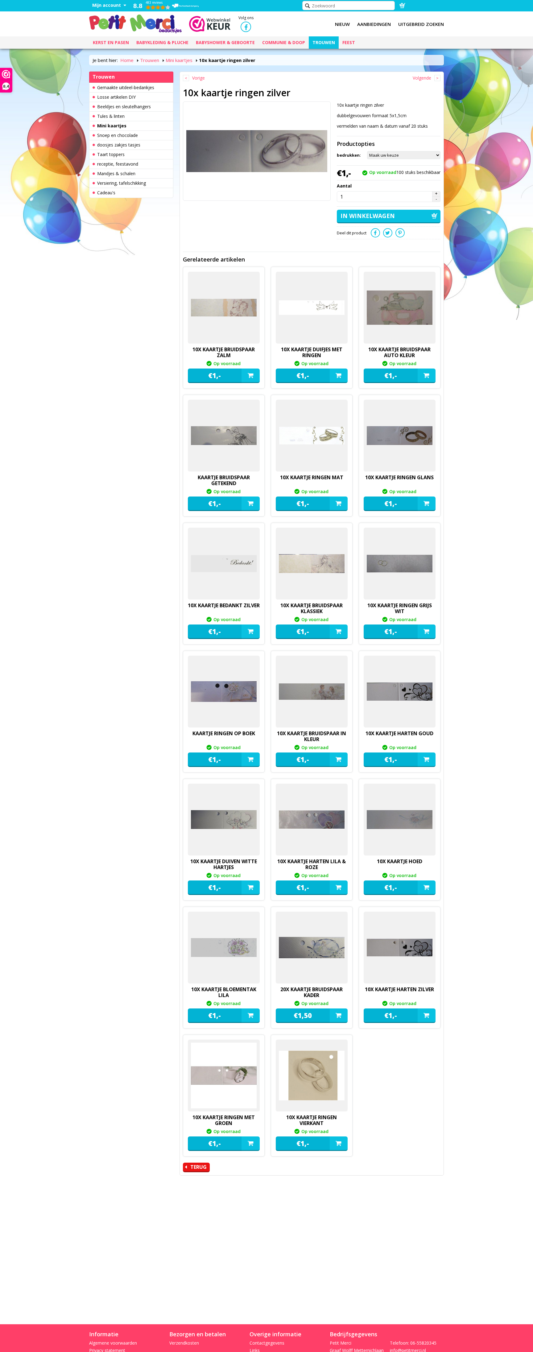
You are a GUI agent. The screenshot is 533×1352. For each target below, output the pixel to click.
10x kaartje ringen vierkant (311, 1120)
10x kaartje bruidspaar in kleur (311, 736)
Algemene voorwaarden (113, 1343)
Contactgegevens (267, 1343)
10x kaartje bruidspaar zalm (223, 352)
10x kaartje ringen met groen (223, 1120)
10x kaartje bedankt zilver (224, 605)
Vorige (198, 78)
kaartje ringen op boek (223, 733)
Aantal (344, 186)
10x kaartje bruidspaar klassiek (311, 608)
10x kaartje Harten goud (399, 733)
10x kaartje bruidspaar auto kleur (399, 352)
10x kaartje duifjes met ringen (311, 352)
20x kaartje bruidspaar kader (311, 992)
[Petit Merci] (135, 23)
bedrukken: (349, 155)
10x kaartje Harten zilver (399, 989)
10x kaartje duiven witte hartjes (223, 864)
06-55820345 (423, 1343)
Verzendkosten (184, 1343)
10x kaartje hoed (399, 861)
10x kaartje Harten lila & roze (311, 864)
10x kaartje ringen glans (399, 477)
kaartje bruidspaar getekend (224, 480)
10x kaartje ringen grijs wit (399, 608)
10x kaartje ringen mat (311, 477)
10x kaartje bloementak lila (223, 992)
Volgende (422, 78)
